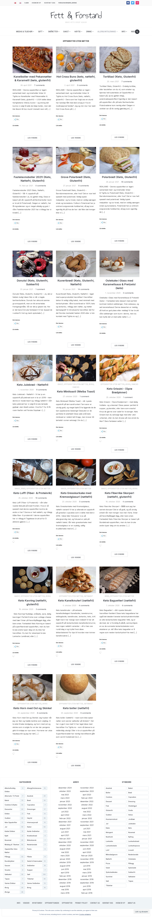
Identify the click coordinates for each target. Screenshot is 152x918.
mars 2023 (65, 798)
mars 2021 (87, 835)
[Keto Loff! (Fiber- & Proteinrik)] (33, 472)
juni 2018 (87, 886)
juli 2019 (86, 866)
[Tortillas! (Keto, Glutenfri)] (119, 60)
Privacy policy (81, 903)
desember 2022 (86, 801)
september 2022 (65, 808)
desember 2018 (65, 879)
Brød (23, 489)
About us (131, 903)
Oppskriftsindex (52, 903)
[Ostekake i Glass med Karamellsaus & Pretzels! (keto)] (119, 264)
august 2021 (65, 828)
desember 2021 (65, 822)
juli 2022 (65, 811)
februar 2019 (65, 876)
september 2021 (87, 825)
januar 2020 (65, 859)
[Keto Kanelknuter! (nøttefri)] (76, 580)
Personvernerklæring (67, 3)
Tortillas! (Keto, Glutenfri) (119, 76)
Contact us (95, 903)
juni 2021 (65, 832)
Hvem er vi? (36, 3)
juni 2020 (87, 849)
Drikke (89, 31)
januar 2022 (87, 818)
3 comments (41, 609)
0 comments (82, 85)
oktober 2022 (87, 805)
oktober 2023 (65, 791)
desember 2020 (65, 842)
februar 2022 (65, 818)
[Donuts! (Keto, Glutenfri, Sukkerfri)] (33, 264)
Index (133, 31)
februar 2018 (86, 893)
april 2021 (65, 835)
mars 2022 (86, 815)
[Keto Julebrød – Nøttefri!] (33, 368)
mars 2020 (65, 855)
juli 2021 (87, 828)
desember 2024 (65, 788)
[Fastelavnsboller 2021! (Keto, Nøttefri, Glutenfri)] (33, 160)
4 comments (128, 502)
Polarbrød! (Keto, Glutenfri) (119, 177)
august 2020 (65, 849)
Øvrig (91, 384)
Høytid (77, 31)
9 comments (83, 186)
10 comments (41, 498)
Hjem (26, 3)
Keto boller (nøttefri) (76, 708)
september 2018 (87, 883)
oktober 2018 (65, 883)
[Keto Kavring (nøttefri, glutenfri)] (33, 580)
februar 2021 (65, 839)
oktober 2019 (65, 862)
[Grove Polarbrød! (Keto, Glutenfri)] (76, 160)
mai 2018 (65, 889)
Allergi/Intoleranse (106, 31)
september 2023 (87, 791)
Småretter (53, 31)
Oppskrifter (67, 903)
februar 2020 (86, 855)
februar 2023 (86, 798)
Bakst (66, 31)
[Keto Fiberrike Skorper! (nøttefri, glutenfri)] (119, 472)
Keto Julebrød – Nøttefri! (32, 384)
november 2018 (86, 879)
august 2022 (87, 808)
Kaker (63, 489)
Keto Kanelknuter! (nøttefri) (76, 600)
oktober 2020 (65, 845)
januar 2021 (87, 839)
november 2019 (86, 859)
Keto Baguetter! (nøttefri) (119, 600)
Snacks (76, 387)
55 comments (127, 182)
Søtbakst (88, 596)
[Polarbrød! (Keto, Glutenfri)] (119, 160)
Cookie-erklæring (85, 914)
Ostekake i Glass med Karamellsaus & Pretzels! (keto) (119, 284)
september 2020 (87, 845)
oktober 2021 (65, 825)
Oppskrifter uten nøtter (76, 384)
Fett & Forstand (76, 15)
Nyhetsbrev (37, 903)
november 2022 (65, 805)
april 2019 (65, 872)
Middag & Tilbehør (24, 31)
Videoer (26, 903)
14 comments (83, 289)
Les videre (32, 138)
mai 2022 (87, 811)
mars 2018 (65, 893)
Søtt (40, 31)
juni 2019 (65, 869)
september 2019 (87, 862)
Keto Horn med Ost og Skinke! (32, 708)
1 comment (40, 289)
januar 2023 (65, 801)
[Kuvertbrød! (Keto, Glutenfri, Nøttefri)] (76, 264)
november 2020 (87, 842)
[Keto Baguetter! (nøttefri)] (119, 580)
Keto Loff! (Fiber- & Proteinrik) (32, 493)
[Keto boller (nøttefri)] (76, 687)
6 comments (127, 605)
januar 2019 (87, 876)
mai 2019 (87, 869)
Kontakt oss (49, 3)
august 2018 (65, 886)
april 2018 (87, 889)
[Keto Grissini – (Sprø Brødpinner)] (119, 368)
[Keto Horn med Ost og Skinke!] (33, 687)
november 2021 (86, 822)
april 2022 (65, 815)
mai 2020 (65, 852)
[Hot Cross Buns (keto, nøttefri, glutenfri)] (76, 60)
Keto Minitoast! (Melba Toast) (76, 391)
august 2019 (65, 866)
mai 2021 (87, 832)
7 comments (39, 85)
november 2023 (87, 788)
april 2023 (87, 795)
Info (123, 31)
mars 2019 (86, 872)
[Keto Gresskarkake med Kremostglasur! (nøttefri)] (76, 472)
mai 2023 (65, 795)
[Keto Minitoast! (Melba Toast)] (76, 368)
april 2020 (87, 852)
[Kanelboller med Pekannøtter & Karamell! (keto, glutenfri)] (33, 60)
